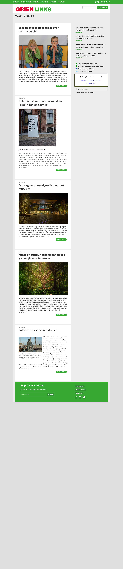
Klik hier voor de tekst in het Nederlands (31, 149)
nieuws (16, 2)
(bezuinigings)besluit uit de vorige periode (32, 77)
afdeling (44, 2)
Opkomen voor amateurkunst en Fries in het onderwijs (40, 103)
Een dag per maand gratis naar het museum (41, 187)
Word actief (80, 390)
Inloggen (90, 92)
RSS (77, 92)
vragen (47, 71)
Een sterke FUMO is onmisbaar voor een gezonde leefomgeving (90, 28)
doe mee (53, 2)
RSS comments (82, 92)
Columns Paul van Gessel (87, 64)
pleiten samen (40, 227)
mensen (36, 2)
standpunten (26, 2)
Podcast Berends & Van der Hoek (91, 66)
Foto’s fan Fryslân (85, 71)
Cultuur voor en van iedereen (37, 330)
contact (61, 2)
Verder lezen (61, 86)
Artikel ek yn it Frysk (86, 69)
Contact (79, 393)
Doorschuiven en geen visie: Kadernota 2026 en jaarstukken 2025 (91, 54)
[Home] (33, 10)
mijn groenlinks (103, 2)
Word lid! (79, 386)
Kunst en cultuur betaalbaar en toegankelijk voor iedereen (42, 256)
